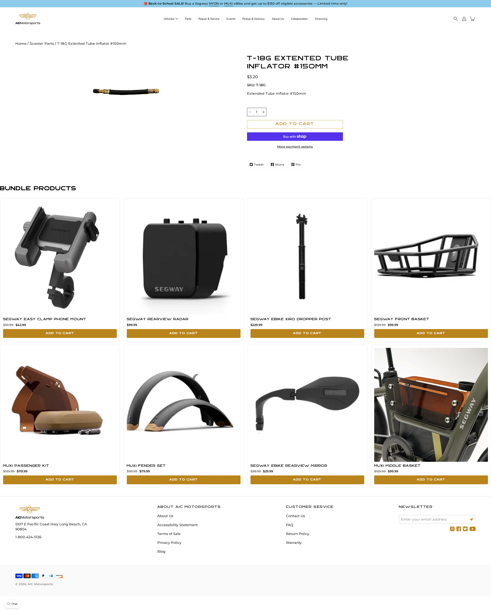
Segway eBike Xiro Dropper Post (290, 319)
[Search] (456, 19)
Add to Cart (60, 333)
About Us (278, 19)
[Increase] (263, 112)
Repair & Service (209, 19)
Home (20, 43)
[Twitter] (465, 529)
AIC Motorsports (40, 584)
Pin (298, 164)
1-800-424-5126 (28, 537)
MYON (214, 3)
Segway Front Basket (401, 319)
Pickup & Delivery (253, 19)
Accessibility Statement (177, 525)
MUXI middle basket (397, 466)
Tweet (259, 164)
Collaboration (299, 19)
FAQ (289, 525)
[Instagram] (452, 529)
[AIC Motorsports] (27, 18)
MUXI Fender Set (146, 466)
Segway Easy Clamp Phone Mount (44, 319)
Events (231, 19)
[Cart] (473, 19)
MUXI (228, 3)
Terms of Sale (168, 534)
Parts (188, 19)
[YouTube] (473, 529)
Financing (321, 19)
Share (279, 164)
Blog (161, 551)
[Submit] (471, 519)
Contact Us (295, 516)
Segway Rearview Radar (158, 319)
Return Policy (297, 534)
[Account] (464, 19)
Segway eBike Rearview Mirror (288, 466)
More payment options (295, 146)
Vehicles (169, 19)
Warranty (294, 543)
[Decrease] (250, 112)
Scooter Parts (42, 43)
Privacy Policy (169, 543)
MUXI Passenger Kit (26, 466)
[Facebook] (458, 529)
